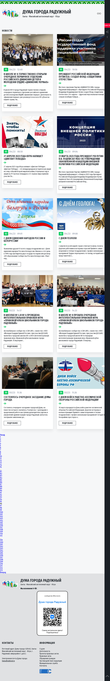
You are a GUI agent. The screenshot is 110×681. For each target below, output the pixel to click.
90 (1, 491)
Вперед (3, 572)
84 (1, 478)
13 (1, 463)
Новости (107, 25)
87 (1, 484)
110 (1, 534)
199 (1, 540)
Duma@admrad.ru (8, 661)
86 (1, 482)
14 (1, 465)
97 (1, 506)
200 (1, 542)
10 (1, 456)
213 (1, 570)
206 (1, 555)
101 (1, 514)
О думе (42, 649)
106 (1, 525)
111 (1, 536)
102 (1, 517)
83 (1, 476)
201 (1, 544)
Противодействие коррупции (51, 661)
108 (1, 529)
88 (1, 486)
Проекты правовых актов (49, 654)
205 (1, 553)
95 (1, 501)
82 (1, 474)
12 (1, 461)
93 (1, 497)
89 (1, 489)
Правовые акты (45, 656)
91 (1, 493)
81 (1, 471)
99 (1, 510)
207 (1, 557)
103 (1, 519)
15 (1, 467)
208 (1, 560)
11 (1, 458)
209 (1, 562)
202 (1, 547)
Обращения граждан (47, 658)
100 (1, 512)
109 (1, 532)
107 (1, 527)
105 (1, 523)
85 (1, 480)
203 (1, 549)
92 (1, 495)
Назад (2, 435)
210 (1, 564)
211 (1, 566)
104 (1, 521)
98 (1, 508)
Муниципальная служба (49, 663)
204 (1, 551)
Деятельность (45, 651)
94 (1, 499)
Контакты (43, 666)
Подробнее (12, 105)
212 (1, 568)
